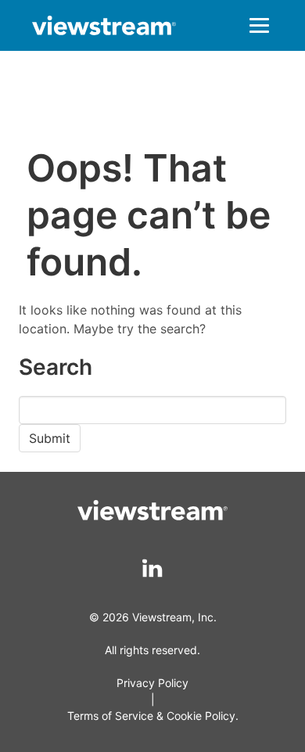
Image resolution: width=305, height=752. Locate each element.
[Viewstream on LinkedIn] (153, 568)
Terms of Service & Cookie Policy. (153, 715)
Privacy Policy (152, 682)
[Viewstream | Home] (104, 28)
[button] (258, 25)
